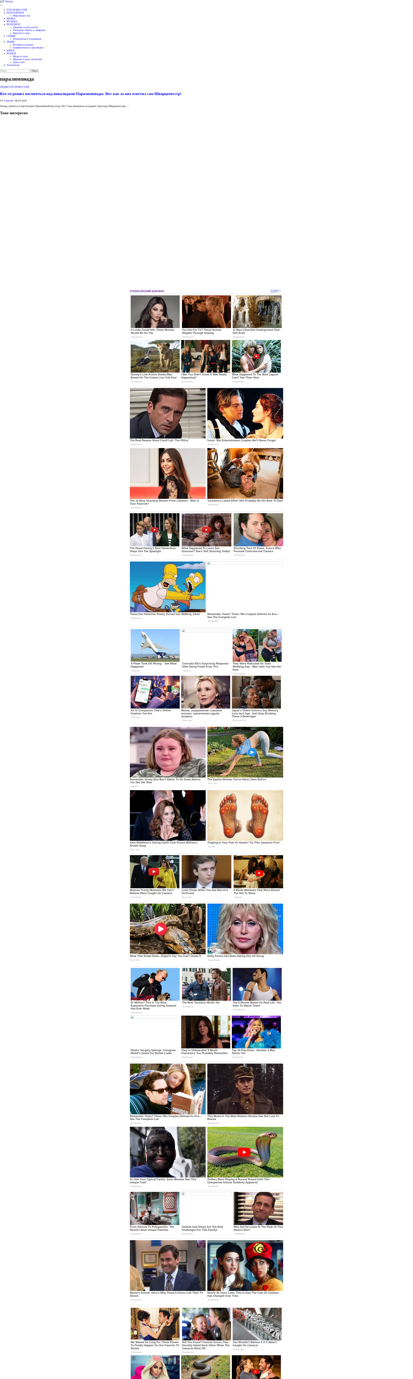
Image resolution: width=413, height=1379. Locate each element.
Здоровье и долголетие (25, 27)
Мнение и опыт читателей (27, 59)
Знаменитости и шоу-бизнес (28, 47)
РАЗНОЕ (11, 53)
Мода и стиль (20, 56)
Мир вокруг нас (21, 15)
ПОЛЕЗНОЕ (13, 24)
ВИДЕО (10, 18)
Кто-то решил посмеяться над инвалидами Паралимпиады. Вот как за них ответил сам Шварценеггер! (90, 94)
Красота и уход (21, 33)
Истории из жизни (23, 44)
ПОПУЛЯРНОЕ (15, 12)
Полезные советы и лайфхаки (29, 30)
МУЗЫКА (12, 21)
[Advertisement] (24, 203)
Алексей (9, 100)
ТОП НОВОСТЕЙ (16, 9)
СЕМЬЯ (10, 36)
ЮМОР (10, 50)
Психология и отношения (27, 38)
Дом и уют (19, 62)
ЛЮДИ (10, 41)
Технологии (13, 65)
